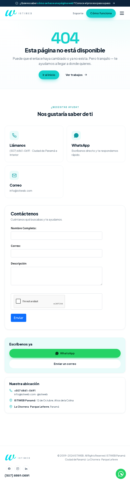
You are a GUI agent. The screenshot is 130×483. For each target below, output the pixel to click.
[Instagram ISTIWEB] (17, 468)
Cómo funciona (101, 13)
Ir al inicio (49, 75)
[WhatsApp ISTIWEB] (121, 474)
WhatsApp (67, 353)
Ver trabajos (74, 75)
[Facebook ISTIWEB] (9, 468)
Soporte (78, 13)
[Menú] (121, 13)
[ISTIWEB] (10, 457)
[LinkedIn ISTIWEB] (26, 468)
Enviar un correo (65, 364)
